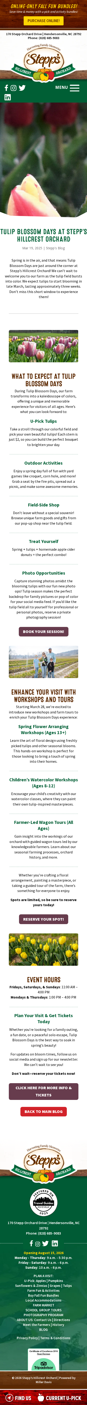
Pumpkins (55, 1280)
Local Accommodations (43, 1300)
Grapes (55, 1285)
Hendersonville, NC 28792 (62, 34)
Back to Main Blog (44, 1111)
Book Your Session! (43, 631)
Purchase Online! (44, 20)
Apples (41, 1280)
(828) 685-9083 (49, 38)
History (58, 1324)
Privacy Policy (27, 1338)
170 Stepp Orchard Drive (24, 34)
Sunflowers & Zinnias (31, 1285)
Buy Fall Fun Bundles (43, 1295)
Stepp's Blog (55, 248)
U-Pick (29, 1280)
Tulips (67, 1285)
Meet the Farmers (36, 1324)
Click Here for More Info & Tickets (44, 1091)
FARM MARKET (43, 1305)
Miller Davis (44, 1382)
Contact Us (43, 1320)
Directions (62, 1320)
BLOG (43, 1329)
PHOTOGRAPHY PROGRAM (43, 1315)
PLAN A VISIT (43, 1276)
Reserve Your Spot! (43, 919)
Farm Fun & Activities (43, 1290)
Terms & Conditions (55, 1338)
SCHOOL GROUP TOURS (43, 1310)
